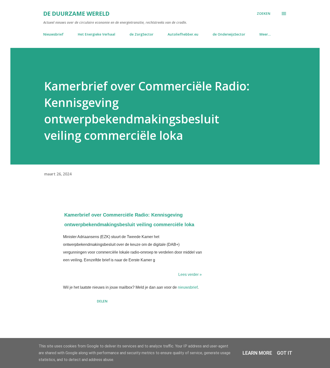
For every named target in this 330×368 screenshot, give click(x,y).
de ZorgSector (141, 34)
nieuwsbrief (188, 287)
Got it (284, 353)
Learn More (257, 353)
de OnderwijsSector (229, 34)
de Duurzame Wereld (76, 13)
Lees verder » (190, 274)
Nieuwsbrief (53, 34)
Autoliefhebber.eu (183, 34)
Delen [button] (102, 301)
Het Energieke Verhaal (96, 34)
